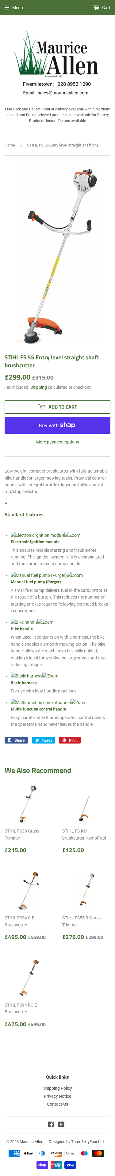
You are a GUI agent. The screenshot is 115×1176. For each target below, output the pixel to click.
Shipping (38, 387)
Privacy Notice (57, 1096)
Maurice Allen (31, 1141)
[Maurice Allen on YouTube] (61, 1125)
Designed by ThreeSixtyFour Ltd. (77, 1141)
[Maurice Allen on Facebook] (51, 1125)
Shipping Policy (57, 1088)
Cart (105, 7)
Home (10, 145)
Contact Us (57, 1104)
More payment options (57, 442)
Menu (17, 7)
